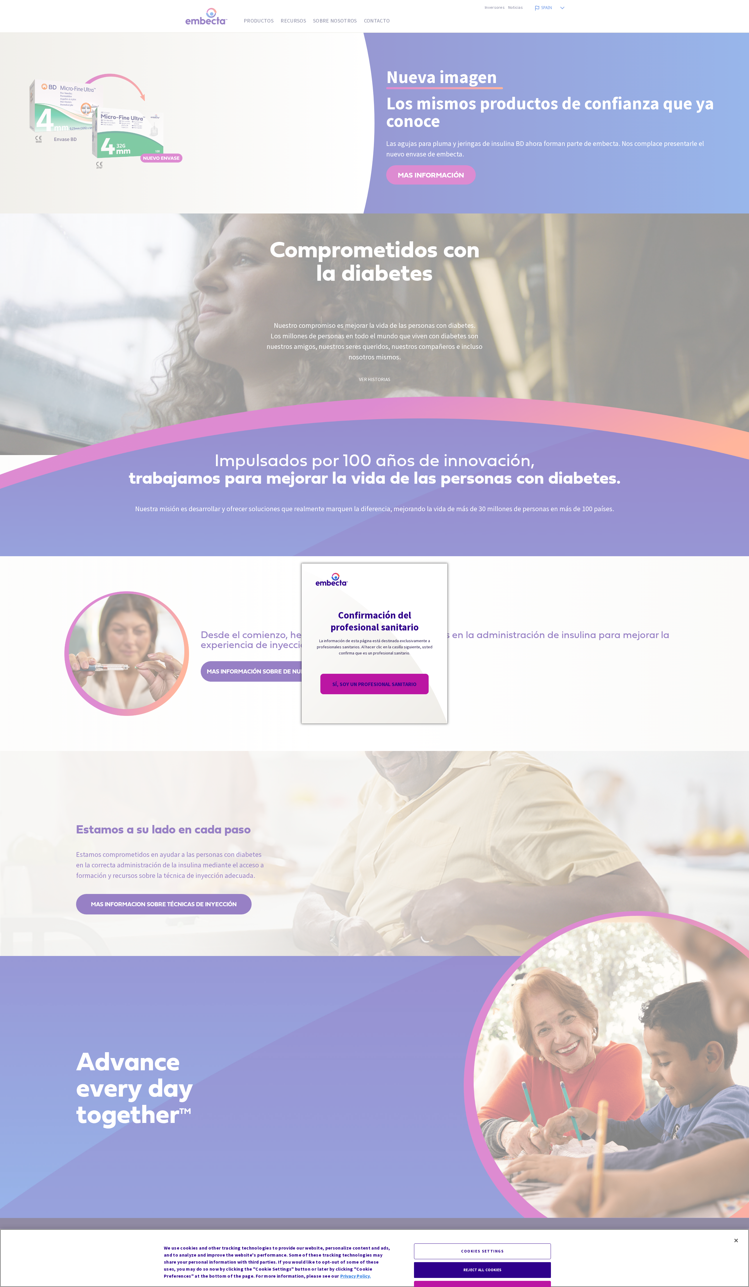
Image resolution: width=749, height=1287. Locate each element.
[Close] (736, 1240)
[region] (374, 1258)
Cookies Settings (482, 1251)
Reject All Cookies (482, 1269)
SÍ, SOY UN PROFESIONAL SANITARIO (374, 684)
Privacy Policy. (355, 1276)
